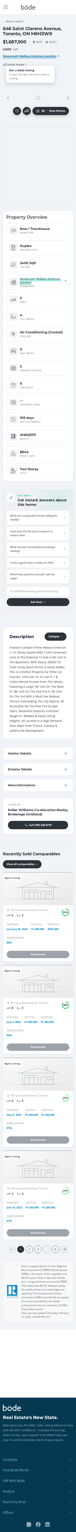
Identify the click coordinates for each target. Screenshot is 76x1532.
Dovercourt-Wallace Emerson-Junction (29, 56)
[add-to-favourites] (17, 111)
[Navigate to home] (28, 7)
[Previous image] (8, 98)
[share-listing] (27, 111)
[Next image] (68, 98)
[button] (8, 98)
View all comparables (20, 864)
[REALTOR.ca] (12, 1291)
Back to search (14, 21)
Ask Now (36, 602)
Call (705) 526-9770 (40, 825)
